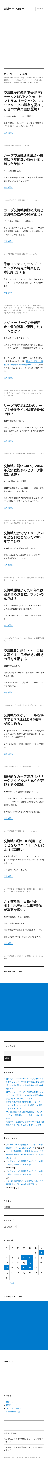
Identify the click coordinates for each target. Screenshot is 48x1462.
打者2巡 (18, 313)
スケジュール (20, 578)
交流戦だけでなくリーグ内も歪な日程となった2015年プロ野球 (24, 537)
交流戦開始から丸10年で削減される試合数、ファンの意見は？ (24, 594)
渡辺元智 (33, 705)
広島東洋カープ (22, 520)
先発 (5, 958)
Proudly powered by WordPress (28, 1457)
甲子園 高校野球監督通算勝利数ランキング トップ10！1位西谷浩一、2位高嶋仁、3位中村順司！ (25, 1115)
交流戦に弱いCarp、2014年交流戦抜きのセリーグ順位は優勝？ (23, 470)
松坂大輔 (26, 705)
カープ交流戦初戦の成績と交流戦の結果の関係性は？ (23, 212)
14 (30, 1263)
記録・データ (26, 200)
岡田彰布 (25, 891)
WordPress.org (13, 1412)
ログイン (10, 1402)
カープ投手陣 (26, 956)
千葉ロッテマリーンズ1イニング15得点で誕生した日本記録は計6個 (24, 268)
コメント (26, 145)
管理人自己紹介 (10, 1433)
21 (30, 1267)
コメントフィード (13, 1408)
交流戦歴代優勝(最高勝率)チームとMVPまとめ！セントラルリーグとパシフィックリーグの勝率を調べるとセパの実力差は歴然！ (24, 100)
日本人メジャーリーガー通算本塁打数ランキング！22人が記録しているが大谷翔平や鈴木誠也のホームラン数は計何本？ (25, 1095)
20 (24, 1267)
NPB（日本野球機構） (29, 453)
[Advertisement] (24, 43)
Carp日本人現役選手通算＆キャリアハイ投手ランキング (24, 1448)
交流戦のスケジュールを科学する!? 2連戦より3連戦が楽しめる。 (24, 719)
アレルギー (27, 831)
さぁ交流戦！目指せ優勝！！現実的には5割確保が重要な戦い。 (23, 905)
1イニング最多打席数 (14, 310)
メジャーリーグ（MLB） (29, 390)
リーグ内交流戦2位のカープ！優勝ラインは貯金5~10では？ (24, 409)
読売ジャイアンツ (34, 520)
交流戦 (18, 145)
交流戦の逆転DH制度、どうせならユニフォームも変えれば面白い (24, 845)
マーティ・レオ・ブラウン (15, 308)
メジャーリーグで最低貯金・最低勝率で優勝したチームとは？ (23, 327)
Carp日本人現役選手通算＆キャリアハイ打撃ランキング (24, 1440)
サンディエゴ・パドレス (18, 393)
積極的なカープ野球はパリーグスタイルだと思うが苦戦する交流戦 (24, 780)
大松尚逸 (12, 313)
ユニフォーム (10, 891)
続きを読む (8, 133)
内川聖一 (19, 891)
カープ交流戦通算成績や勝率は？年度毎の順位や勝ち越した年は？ (23, 159)
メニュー (40, 9)
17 (7, 1267)
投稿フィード (11, 1405)
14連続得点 (30, 308)
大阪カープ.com (14, 8)
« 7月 (11, 1282)
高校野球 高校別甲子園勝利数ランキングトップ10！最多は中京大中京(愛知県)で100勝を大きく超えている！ (25, 1105)
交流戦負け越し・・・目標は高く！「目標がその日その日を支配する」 (24, 655)
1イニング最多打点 (28, 310)
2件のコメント (14, 580)
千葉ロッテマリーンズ (23, 305)
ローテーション (38, 956)
